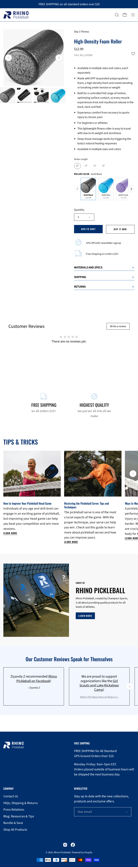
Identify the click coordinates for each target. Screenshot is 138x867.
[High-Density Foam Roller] (7, 95)
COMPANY (8, 788)
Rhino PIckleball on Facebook (36, 678)
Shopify (88, 852)
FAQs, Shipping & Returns (20, 803)
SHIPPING (80, 277)
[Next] (59, 57)
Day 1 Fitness (81, 32)
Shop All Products (15, 829)
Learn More (10, 533)
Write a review (118, 326)
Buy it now (120, 229)
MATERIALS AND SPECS (88, 267)
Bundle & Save (13, 823)
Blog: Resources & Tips (18, 816)
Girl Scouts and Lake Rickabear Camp (99, 685)
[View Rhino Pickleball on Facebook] (72, 844)
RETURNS (80, 287)
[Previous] (8, 57)
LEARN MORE (85, 615)
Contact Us (10, 796)
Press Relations (13, 809)
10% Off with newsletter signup (103, 243)
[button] (116, 14)
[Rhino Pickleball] (16, 15)
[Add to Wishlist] (133, 53)
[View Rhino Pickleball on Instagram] (65, 844)
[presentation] (131, 189)
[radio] (77, 166)
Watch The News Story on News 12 (98, 697)
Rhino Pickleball (62, 852)
